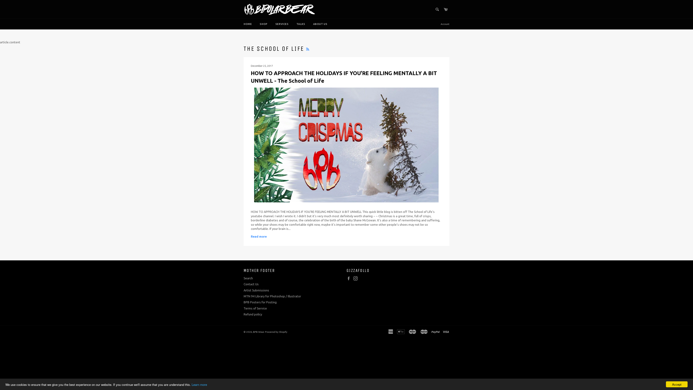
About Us (320, 24)
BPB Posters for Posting (260, 302)
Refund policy (253, 314)
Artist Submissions (256, 290)
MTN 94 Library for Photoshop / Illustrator (272, 296)
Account (445, 24)
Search (248, 278)
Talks (301, 24)
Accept (676, 384)
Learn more (199, 384)
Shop (263, 24)
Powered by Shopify (276, 331)
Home (248, 24)
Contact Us (251, 284)
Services (282, 24)
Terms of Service (255, 308)
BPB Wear (258, 331)
